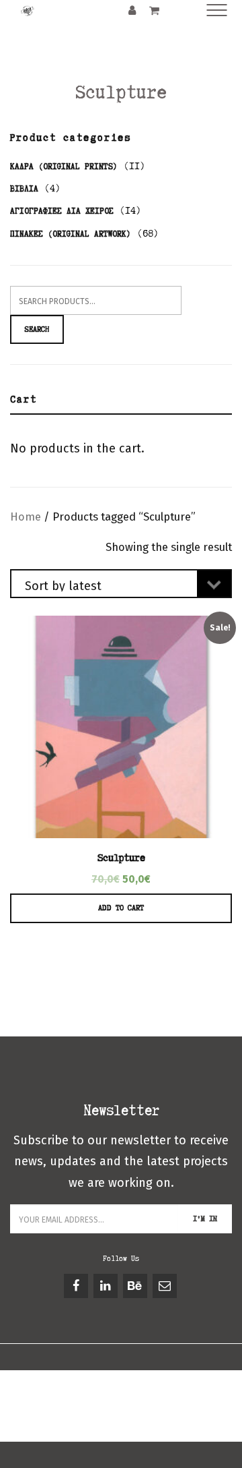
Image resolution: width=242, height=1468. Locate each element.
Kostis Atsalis (140, 1418)
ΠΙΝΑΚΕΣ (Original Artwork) (70, 233)
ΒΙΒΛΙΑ (24, 188)
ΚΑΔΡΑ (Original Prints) (64, 166)
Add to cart (121, 907)
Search (37, 329)
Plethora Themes (121, 1434)
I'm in (205, 1218)
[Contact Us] (166, 1286)
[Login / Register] (132, 10)
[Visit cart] (154, 10)
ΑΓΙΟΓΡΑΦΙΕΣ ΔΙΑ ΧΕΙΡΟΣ (62, 210)
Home (25, 516)
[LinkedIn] (106, 1286)
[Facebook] (77, 1286)
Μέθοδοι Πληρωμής (71, 1403)
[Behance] (136, 1286)
